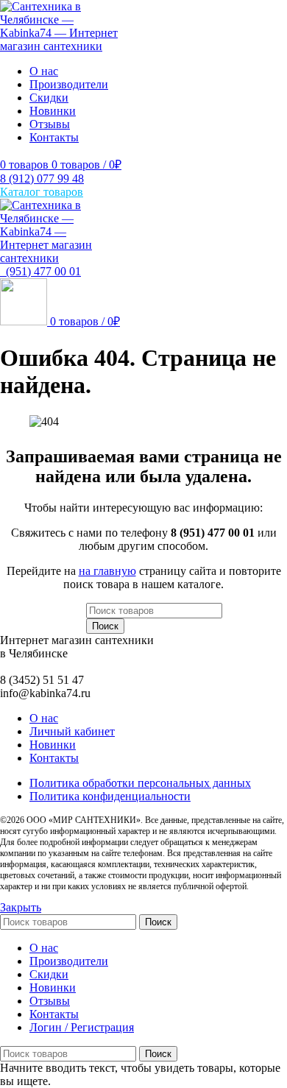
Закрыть (20, 907)
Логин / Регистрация (81, 1027)
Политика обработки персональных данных (140, 783)
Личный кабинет (72, 731)
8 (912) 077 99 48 (42, 178)
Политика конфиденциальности (110, 796)
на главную (107, 571)
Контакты (54, 758)
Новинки (52, 744)
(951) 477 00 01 (40, 271)
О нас (43, 718)
